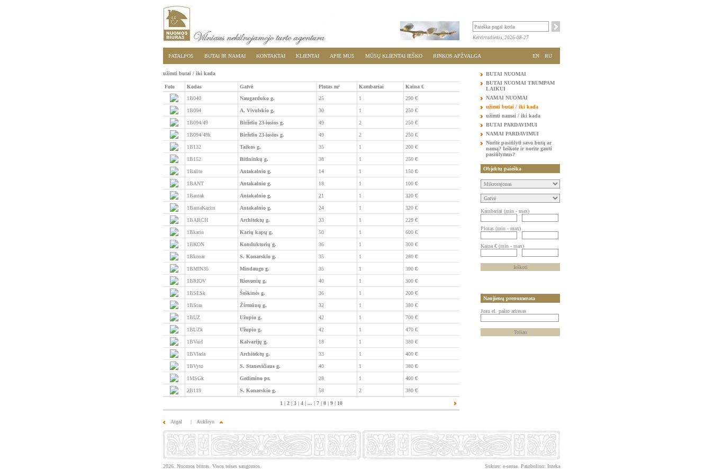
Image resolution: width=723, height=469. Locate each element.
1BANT (195, 183)
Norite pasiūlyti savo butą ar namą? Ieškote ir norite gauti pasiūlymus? (519, 148)
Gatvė (246, 86)
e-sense (510, 466)
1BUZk (195, 329)
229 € (411, 220)
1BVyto (195, 366)
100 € (411, 183)
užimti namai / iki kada (513, 116)
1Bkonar (196, 256)
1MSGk (195, 378)
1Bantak (195, 196)
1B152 (194, 159)
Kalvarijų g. (254, 342)
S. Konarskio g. (258, 256)
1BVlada (196, 354)
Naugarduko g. (257, 98)
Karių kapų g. (256, 232)
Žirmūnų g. (253, 305)
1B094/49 (197, 122)
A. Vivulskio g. (257, 110)
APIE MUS (342, 56)
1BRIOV (196, 281)
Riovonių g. (253, 281)
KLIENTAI (307, 56)
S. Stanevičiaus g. (260, 366)
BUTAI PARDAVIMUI (511, 125)
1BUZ (193, 317)
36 (321, 244)
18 (321, 183)
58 (321, 390)
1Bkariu (195, 232)
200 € (411, 147)
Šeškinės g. (252, 293)
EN (535, 56)
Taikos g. (250, 147)
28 (321, 378)
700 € (411, 317)
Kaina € (414, 86)
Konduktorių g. (258, 244)
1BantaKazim (201, 208)
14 (321, 171)
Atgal (176, 422)
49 (321, 122)
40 (321, 281)
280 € (411, 256)
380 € (411, 305)
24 (321, 208)
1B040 (194, 98)
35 (321, 147)
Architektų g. (255, 220)
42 (321, 317)
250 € (411, 110)
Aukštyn (205, 422)
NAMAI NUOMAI (507, 98)
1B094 (194, 110)
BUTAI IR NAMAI (225, 56)
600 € (411, 232)
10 (339, 403)
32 (321, 305)
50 (321, 232)
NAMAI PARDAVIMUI (512, 134)
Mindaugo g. (254, 269)
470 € (411, 329)
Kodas (194, 86)
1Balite (194, 171)
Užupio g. (251, 317)
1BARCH (197, 220)
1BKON (195, 244)
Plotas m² (329, 86)
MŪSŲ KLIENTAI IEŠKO (393, 56)
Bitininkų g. (254, 159)
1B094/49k (199, 135)
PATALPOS (181, 56)
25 (321, 98)
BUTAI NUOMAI (506, 74)
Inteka (553, 466)
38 (321, 159)
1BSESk (196, 293)
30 (321, 110)
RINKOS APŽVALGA (457, 56)
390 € (411, 269)
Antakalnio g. (256, 171)
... (310, 403)
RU (548, 56)
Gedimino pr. (255, 378)
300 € (411, 244)
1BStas (194, 305)
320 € (411, 196)
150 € (411, 171)
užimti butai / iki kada (512, 107)
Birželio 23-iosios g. (262, 122)
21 (321, 196)
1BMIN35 (198, 269)
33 (321, 220)
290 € (411, 98)
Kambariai (371, 86)
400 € (411, 354)
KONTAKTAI (270, 56)
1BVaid (195, 342)
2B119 (194, 390)
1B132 (194, 147)
